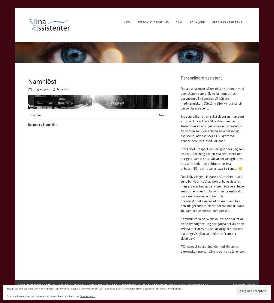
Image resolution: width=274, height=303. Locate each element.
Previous (35, 115)
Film (179, 22)
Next (162, 115)
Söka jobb (197, 22)
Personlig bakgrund (153, 22)
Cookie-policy (87, 296)
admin (65, 89)
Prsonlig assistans (227, 22)
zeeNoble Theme (244, 285)
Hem (127, 22)
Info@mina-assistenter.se (188, 285)
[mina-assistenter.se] (49, 32)
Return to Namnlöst (42, 125)
